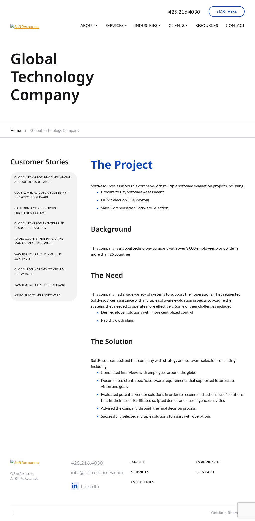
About (87, 25)
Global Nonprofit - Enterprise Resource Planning (39, 225)
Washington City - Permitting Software (38, 256)
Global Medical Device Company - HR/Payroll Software (41, 195)
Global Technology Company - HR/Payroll (39, 271)
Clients (176, 25)
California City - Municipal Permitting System (36, 210)
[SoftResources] (35, 27)
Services (114, 25)
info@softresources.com (97, 472)
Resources (206, 25)
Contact (235, 25)
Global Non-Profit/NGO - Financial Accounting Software (42, 179)
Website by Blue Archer (228, 513)
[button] (96, 26)
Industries (146, 25)
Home (15, 130)
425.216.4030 (184, 12)
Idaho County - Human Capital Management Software (38, 241)
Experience (207, 462)
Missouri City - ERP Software (37, 295)
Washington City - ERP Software (40, 285)
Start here (227, 11)
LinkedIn (90, 486)
